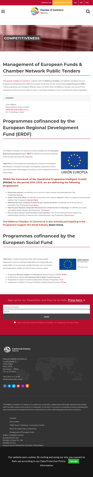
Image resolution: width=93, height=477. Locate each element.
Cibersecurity (69, 215)
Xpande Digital (32, 200)
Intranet (13, 418)
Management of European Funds (22, 432)
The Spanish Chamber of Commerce (16, 81)
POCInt (8, 182)
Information (46, 465)
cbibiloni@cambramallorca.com (16, 110)
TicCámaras (45, 210)
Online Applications (62, 3)
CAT (75, 3)
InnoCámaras (34, 205)
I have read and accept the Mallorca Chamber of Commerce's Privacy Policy (47, 322)
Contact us (46, 3)
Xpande (20, 195)
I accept (74, 461)
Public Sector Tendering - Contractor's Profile (27, 425)
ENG (87, 3)
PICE (61, 280)
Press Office (14, 422)
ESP (81, 3)
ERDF (29, 154)
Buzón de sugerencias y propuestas (23, 429)
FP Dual (63, 282)
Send (46, 317)
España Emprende (53, 277)
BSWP (64, 274)
